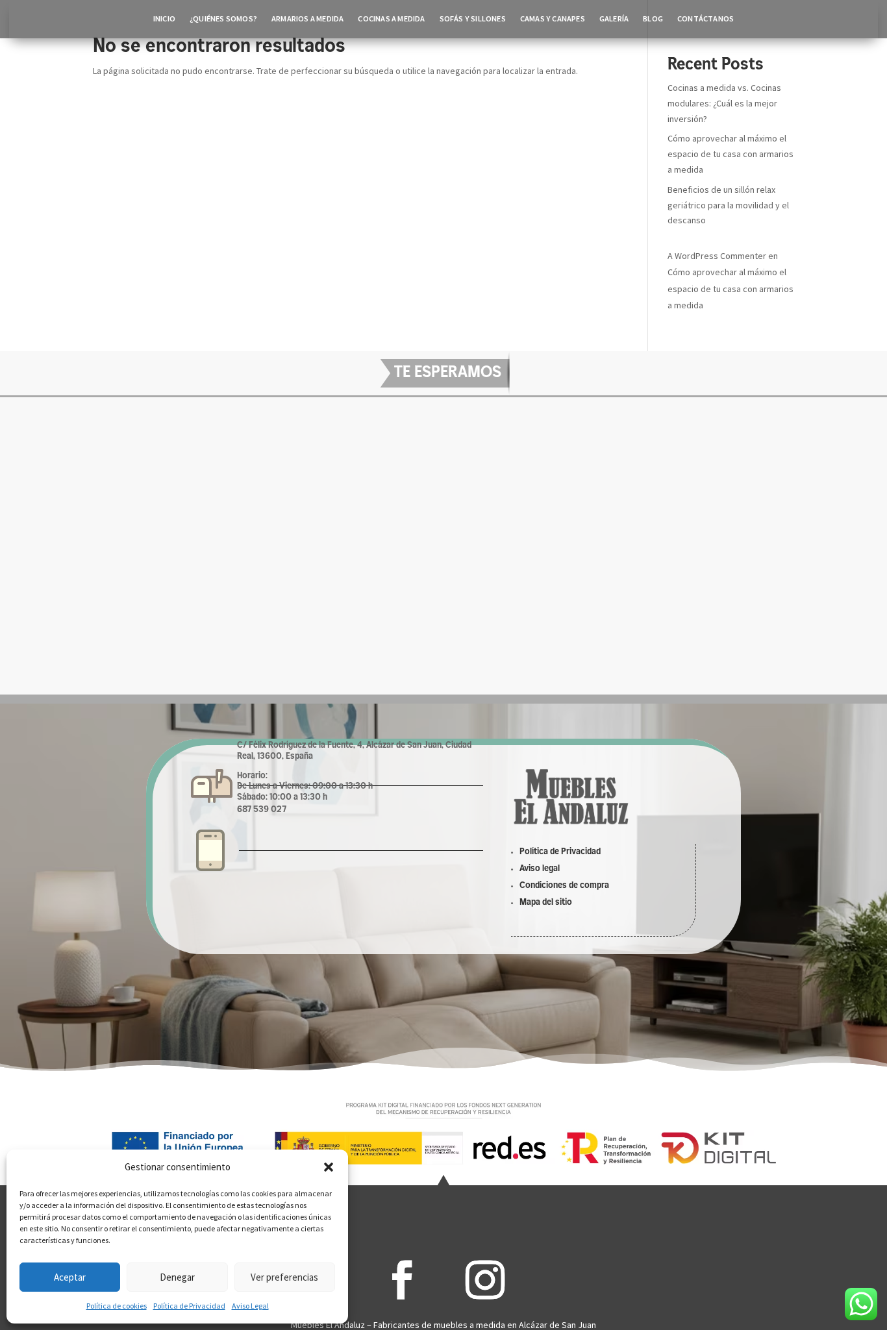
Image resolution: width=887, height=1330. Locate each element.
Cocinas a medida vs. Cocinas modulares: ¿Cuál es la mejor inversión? (724, 103)
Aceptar (70, 1277)
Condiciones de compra (564, 885)
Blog (653, 18)
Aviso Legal (250, 1306)
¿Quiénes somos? (223, 18)
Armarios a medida (307, 18)
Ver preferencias (284, 1277)
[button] (328, 1167)
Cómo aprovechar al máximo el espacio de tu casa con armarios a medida (730, 153)
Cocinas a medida (391, 18)
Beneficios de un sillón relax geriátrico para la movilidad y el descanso (728, 205)
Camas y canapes (552, 18)
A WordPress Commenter (717, 256)
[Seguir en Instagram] (485, 1280)
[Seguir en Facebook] (402, 1280)
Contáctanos (705, 18)
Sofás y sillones (473, 18)
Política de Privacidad (189, 1306)
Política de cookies (116, 1306)
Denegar (177, 1277)
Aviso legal (539, 869)
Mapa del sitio (545, 902)
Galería (614, 18)
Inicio (164, 18)
